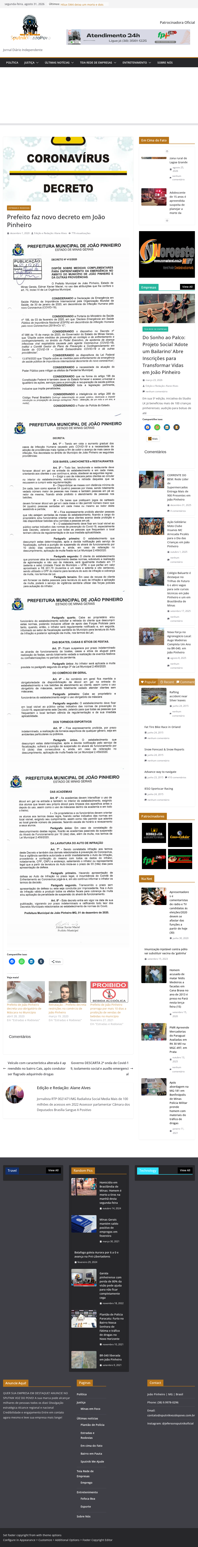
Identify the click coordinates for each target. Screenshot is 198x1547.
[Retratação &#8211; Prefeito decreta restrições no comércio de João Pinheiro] (68, 992)
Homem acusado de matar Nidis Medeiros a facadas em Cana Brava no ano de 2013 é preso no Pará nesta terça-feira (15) (179, 988)
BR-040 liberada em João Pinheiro (111, 1357)
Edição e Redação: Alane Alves (50, 233)
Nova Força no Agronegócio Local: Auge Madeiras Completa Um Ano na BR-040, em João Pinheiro (179, 642)
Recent (169, 682)
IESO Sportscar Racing (158, 788)
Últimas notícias (57, 62)
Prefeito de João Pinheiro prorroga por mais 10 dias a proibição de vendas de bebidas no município (108, 1010)
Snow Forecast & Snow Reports (164, 749)
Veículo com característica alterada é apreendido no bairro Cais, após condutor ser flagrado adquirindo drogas (37, 1068)
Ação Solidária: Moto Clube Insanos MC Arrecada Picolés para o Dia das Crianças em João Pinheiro (178, 534)
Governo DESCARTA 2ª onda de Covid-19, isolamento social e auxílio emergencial (100, 1068)
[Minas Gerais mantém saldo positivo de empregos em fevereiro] (83, 1230)
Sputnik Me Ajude (92, 1461)
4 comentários (178, 511)
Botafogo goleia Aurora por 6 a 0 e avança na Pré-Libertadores (96, 1254)
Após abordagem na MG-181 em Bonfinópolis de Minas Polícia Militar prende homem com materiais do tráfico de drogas (179, 1103)
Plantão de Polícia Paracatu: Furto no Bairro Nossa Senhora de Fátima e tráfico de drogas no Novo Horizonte (112, 1327)
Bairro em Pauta (91, 1453)
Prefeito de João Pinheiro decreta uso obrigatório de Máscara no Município (24, 1008)
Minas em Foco (90, 1409)
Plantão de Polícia (92, 1425)
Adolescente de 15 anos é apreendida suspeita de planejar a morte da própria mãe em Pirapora (178, 175)
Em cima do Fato (91, 1445)
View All (187, 287)
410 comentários (177, 777)
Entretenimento (135, 62)
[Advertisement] (99, 96)
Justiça (29, 62)
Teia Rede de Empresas (96, 62)
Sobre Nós (165, 62)
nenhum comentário (178, 205)
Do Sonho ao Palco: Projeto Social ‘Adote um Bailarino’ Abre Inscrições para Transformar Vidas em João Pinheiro (165, 354)
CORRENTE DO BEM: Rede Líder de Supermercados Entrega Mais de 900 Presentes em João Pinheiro (178, 487)
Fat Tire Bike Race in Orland (162, 727)
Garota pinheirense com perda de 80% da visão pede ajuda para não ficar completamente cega (111, 1285)
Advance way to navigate (160, 772)
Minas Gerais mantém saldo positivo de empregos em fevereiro (109, 1228)
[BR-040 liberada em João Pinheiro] (83, 1360)
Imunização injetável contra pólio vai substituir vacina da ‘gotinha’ (165, 951)
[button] (36, 62)
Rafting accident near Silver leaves (178, 696)
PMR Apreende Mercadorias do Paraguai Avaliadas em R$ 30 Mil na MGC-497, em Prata (179, 1040)
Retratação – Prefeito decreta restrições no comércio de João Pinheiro (67, 1008)
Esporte (86, 1506)
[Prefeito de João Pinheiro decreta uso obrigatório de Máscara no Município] (26, 992)
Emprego (86, 1482)
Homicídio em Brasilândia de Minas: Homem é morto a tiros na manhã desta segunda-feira (110, 1193)
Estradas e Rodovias (19, 208)
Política (12, 62)
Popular (150, 682)
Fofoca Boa (88, 1498)
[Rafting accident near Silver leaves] (153, 696)
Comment (187, 682)
